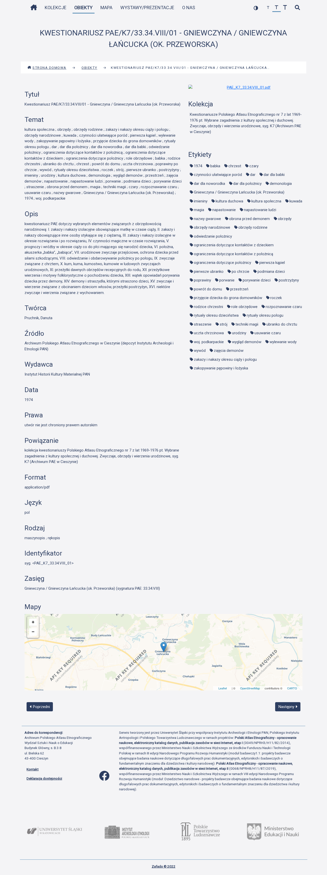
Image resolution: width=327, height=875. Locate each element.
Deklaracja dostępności (44, 778)
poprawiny (202, 280)
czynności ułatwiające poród (218, 174)
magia (199, 210)
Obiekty (83, 7)
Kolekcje (55, 7)
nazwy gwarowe (207, 218)
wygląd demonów (246, 342)
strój (223, 324)
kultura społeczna (266, 201)
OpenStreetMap (250, 688)
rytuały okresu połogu (265, 315)
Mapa (106, 7)
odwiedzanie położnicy (213, 236)
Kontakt (33, 769)
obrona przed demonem (249, 218)
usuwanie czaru (267, 333)
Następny (286, 706)
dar (252, 174)
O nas (188, 7)
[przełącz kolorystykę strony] (256, 8)
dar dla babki (274, 174)
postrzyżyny (289, 280)
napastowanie (224, 210)
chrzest (234, 166)
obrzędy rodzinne (252, 227)
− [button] (33, 631)
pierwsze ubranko (209, 271)
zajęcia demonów (228, 350)
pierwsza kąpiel (272, 262)
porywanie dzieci (257, 280)
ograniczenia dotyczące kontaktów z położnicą (233, 254)
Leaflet (222, 688)
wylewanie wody (283, 342)
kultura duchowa (229, 201)
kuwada (295, 201)
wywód (200, 350)
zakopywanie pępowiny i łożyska (221, 368)
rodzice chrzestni (208, 306)
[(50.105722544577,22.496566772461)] (163, 647)
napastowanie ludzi (260, 210)
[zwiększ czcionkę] (285, 8)
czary (254, 166)
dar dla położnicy (247, 183)
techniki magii (247, 324)
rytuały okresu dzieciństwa (216, 315)
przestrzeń (239, 289)
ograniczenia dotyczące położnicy (222, 262)
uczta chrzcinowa (209, 333)
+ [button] (33, 622)
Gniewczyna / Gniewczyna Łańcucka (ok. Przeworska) (239, 192)
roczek (276, 297)
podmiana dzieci (271, 271)
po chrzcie (240, 271)
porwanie (227, 280)
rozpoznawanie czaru (284, 306)
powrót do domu (208, 289)
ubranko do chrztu (281, 324)
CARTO (292, 688)
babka (215, 166)
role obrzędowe (244, 306)
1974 (198, 166)
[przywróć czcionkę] (276, 8)
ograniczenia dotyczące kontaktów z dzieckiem (234, 245)
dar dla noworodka (209, 183)
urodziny (239, 333)
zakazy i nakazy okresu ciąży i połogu (225, 359)
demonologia (281, 183)
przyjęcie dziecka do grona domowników (228, 297)
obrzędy (284, 218)
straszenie (203, 324)
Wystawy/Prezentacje (147, 7)
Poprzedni (41, 706)
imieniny (200, 201)
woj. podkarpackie (209, 342)
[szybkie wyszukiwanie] (297, 8)
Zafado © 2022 (164, 866)
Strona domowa (49, 68)
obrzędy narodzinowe (212, 227)
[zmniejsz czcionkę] (268, 8)
